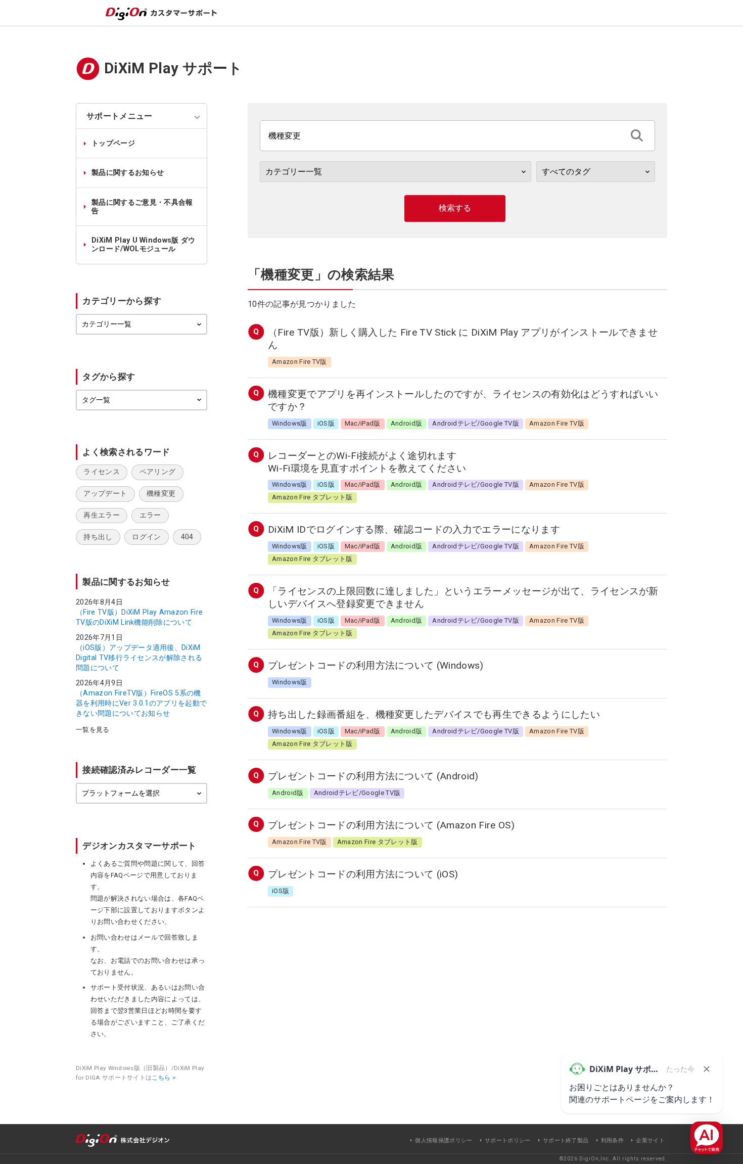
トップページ (113, 143)
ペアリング (158, 472)
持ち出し (97, 537)
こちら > (164, 1077)
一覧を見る (93, 730)
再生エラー (101, 515)
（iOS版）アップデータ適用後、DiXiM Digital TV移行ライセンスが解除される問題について (139, 657)
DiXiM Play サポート (173, 68)
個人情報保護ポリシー (443, 1140)
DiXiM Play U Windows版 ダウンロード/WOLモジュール (143, 244)
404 (187, 537)
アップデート (105, 493)
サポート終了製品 (566, 1140)
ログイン (146, 537)
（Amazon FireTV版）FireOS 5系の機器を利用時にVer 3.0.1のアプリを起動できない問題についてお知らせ (141, 703)
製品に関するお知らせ (127, 172)
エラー (150, 515)
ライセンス (101, 472)
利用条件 (612, 1140)
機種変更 (161, 493)
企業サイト (650, 1140)
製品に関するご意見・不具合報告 (142, 206)
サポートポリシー (508, 1140)
